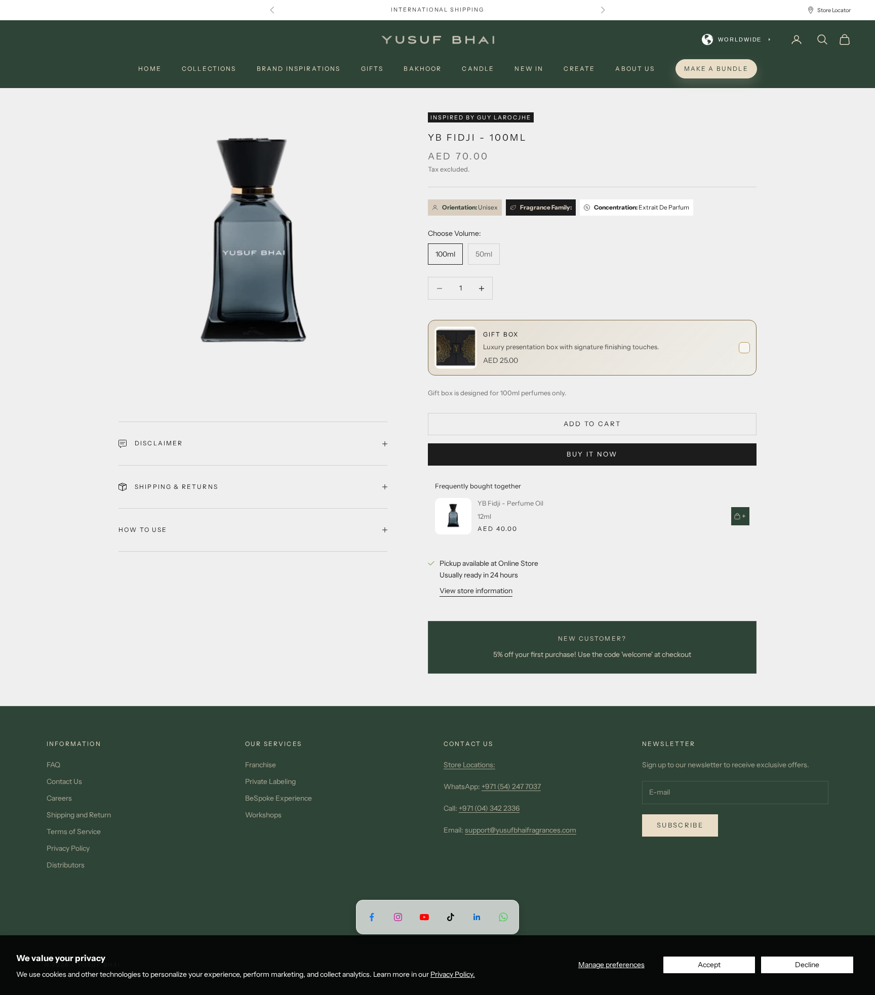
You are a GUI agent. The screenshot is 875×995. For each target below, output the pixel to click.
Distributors (66, 864)
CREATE (579, 68)
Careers (59, 798)
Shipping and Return (79, 814)
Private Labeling (270, 781)
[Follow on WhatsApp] (503, 916)
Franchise (260, 764)
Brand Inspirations (299, 68)
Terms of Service (74, 831)
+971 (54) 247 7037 (511, 786)
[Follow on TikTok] (451, 916)
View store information (476, 590)
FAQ (53, 764)
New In (528, 68)
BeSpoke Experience (278, 798)
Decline (807, 964)
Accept (709, 964)
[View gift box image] (455, 347)
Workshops (263, 814)
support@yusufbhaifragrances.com (520, 830)
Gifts (372, 68)
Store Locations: (469, 764)
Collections (209, 68)
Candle (478, 68)
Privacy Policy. (452, 974)
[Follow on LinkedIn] (477, 916)
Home (150, 68)
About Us (635, 68)
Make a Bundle (716, 68)
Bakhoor (423, 68)
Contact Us (64, 781)
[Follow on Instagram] (398, 916)
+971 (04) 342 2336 (489, 808)
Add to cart (592, 424)
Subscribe (680, 825)
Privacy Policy (68, 848)
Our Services (273, 744)
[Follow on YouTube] (424, 916)
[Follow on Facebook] (372, 916)
